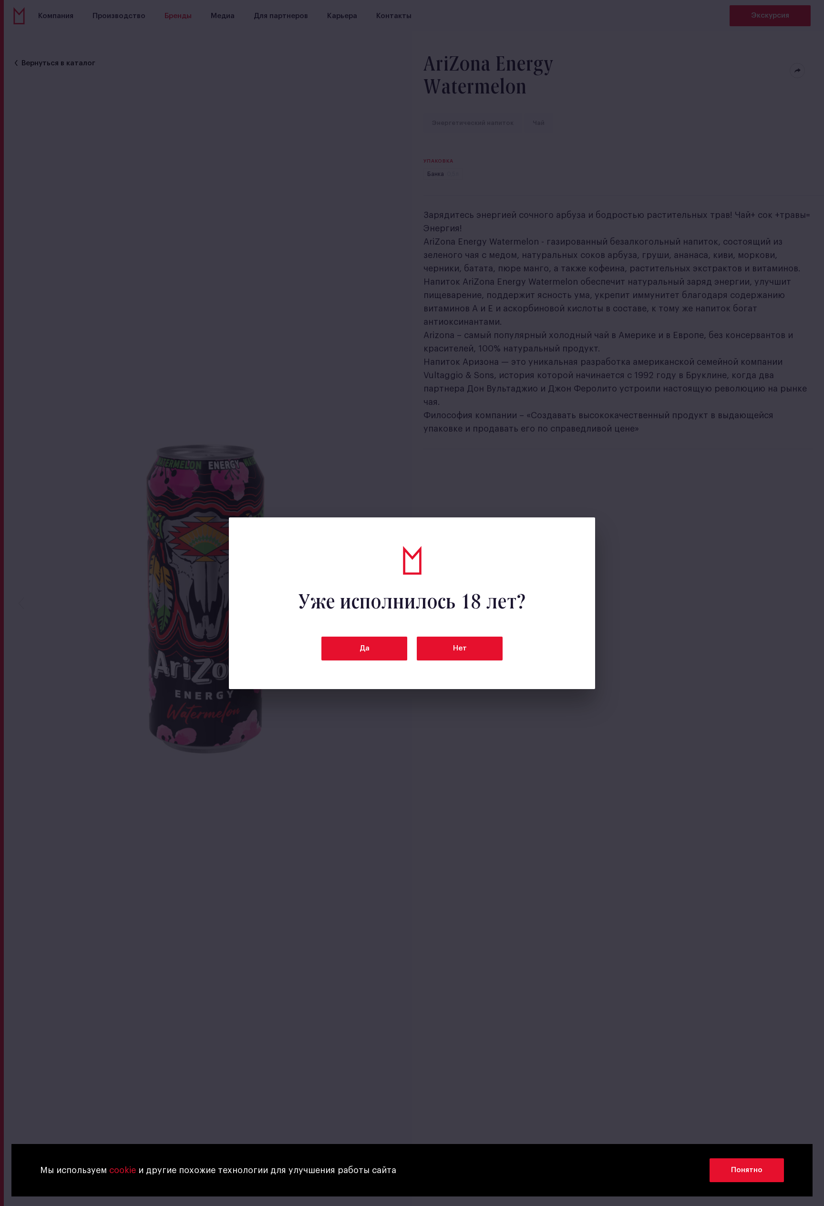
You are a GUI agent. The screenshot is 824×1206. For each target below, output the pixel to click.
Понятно (746, 1170)
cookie (122, 1170)
